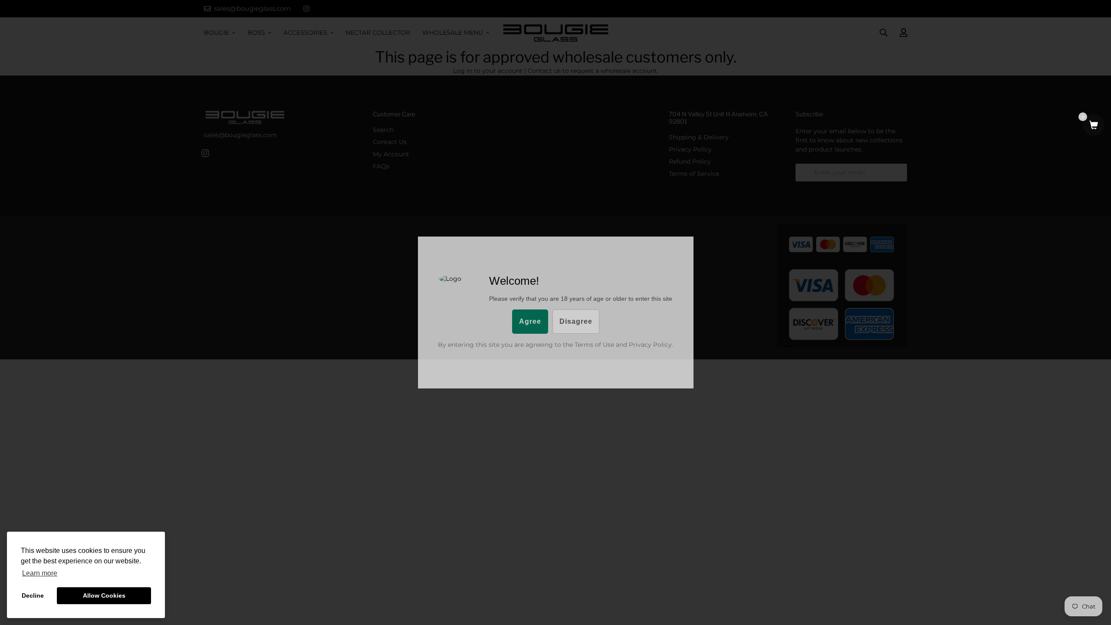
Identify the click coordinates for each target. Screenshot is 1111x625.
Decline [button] (33, 595)
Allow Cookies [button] (104, 595)
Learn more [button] (39, 573)
